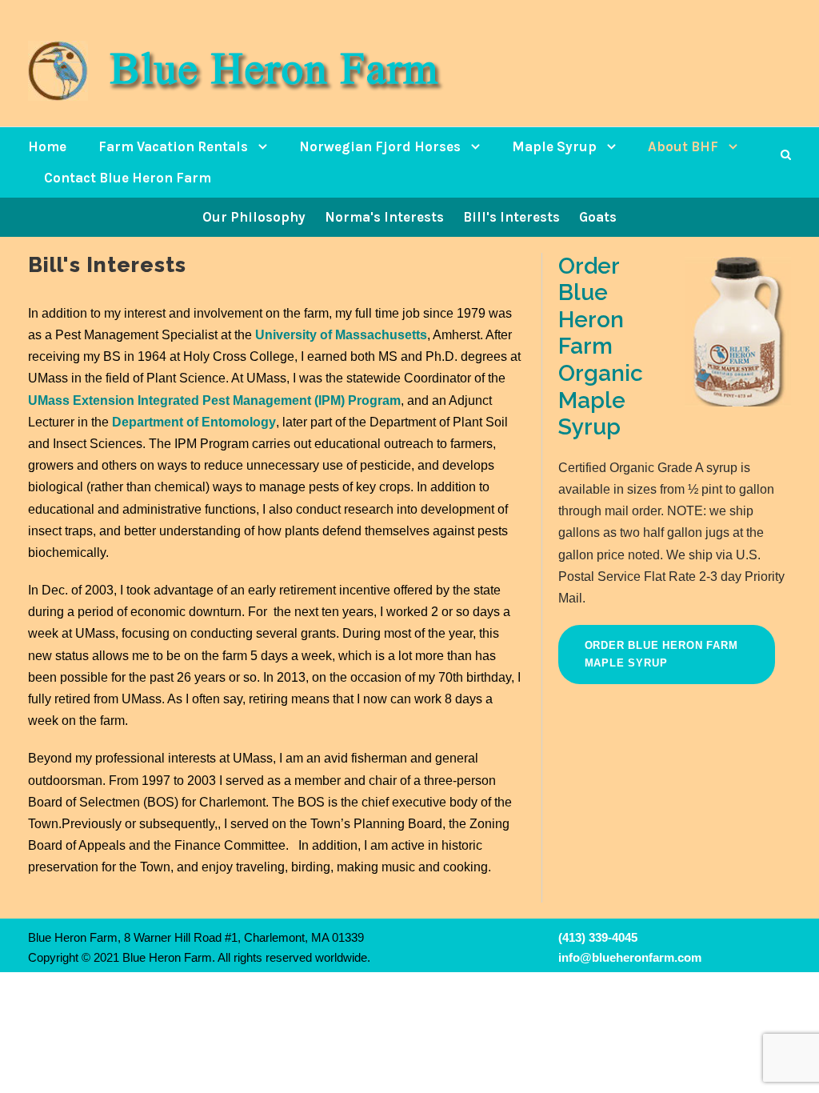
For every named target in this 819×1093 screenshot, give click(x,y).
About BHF (683, 146)
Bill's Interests (511, 217)
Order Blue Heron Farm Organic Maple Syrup (600, 347)
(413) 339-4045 (597, 937)
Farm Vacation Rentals (173, 146)
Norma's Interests (384, 217)
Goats (598, 217)
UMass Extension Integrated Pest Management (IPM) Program (214, 400)
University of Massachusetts (341, 335)
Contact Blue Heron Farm (127, 178)
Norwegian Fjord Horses (380, 146)
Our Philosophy (254, 217)
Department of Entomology (194, 422)
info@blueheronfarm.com (629, 957)
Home (47, 146)
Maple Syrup (554, 146)
